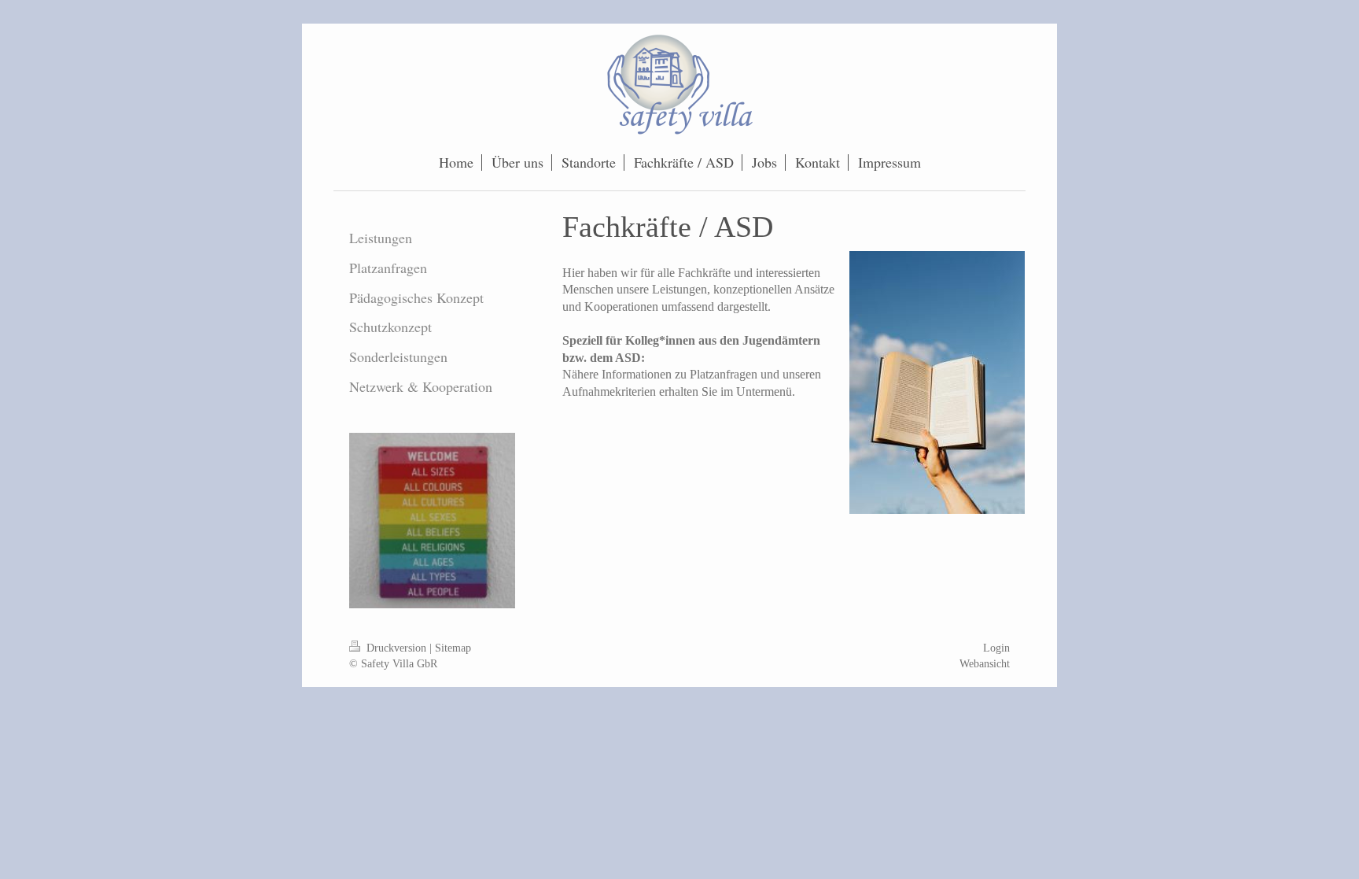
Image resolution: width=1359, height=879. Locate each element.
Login (996, 647)
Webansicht (984, 663)
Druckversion (396, 647)
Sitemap (453, 647)
